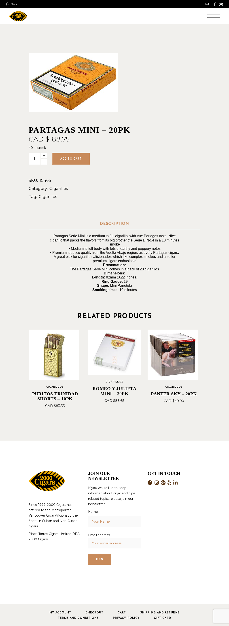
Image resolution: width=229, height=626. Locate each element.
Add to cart (70, 159)
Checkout (94, 612)
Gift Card (162, 618)
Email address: (99, 535)
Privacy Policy (126, 618)
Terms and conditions (78, 618)
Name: (93, 512)
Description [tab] (114, 224)
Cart (122, 612)
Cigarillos (58, 188)
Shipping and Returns (160, 612)
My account (60, 612)
